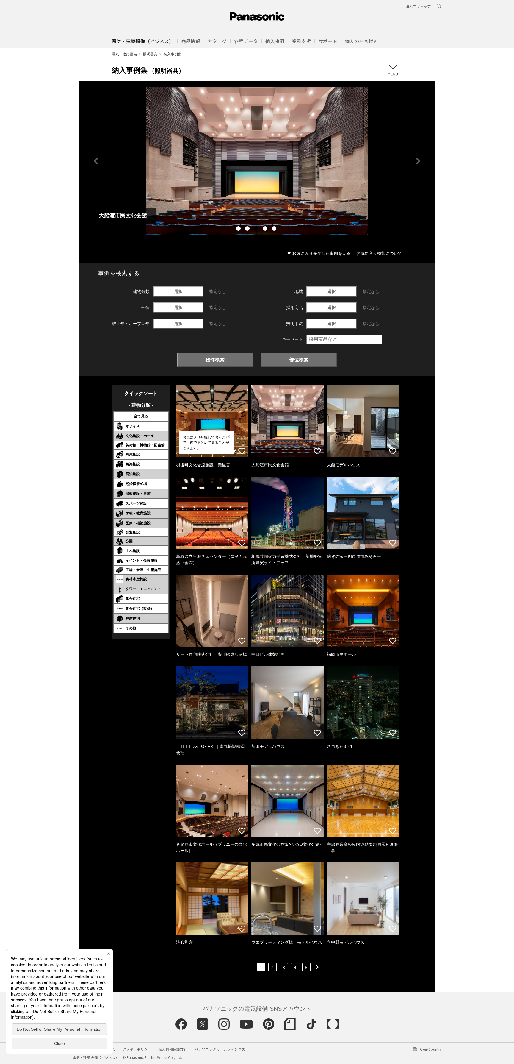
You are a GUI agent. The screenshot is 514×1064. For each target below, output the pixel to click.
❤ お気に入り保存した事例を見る (318, 253)
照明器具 (150, 54)
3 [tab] (257, 229)
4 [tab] (266, 229)
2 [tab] (248, 229)
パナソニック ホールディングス (220, 1048)
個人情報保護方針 (173, 1048)
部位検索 (298, 359)
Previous (96, 161)
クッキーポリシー (137, 1048)
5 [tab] (275, 229)
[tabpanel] (257, 161)
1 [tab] (239, 229)
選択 (178, 291)
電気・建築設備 (124, 54)
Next (418, 161)
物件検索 (215, 359)
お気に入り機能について (379, 253)
